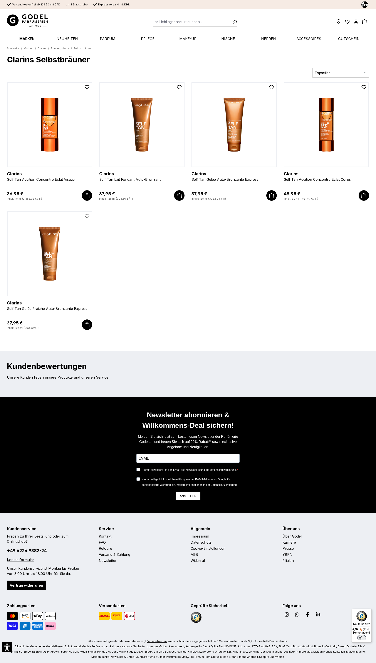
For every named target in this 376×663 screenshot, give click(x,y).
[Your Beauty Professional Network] (364, 4)
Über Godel (292, 536)
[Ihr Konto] (356, 21)
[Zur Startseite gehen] (31, 20)
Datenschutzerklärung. (223, 469)
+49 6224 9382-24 (27, 550)
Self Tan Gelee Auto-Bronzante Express (224, 176)
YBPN (287, 554)
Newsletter (108, 560)
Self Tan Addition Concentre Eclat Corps (317, 176)
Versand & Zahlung (114, 554)
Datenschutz (201, 542)
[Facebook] (307, 614)
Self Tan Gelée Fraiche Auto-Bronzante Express (47, 305)
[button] (7, 647)
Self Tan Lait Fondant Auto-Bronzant (130, 176)
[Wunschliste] (347, 21)
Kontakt (105, 536)
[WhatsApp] (297, 614)
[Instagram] (286, 614)
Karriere (289, 542)
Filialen (288, 560)
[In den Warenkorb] (87, 195)
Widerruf (198, 560)
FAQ (102, 542)
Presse (288, 548)
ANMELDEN (188, 496)
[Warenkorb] (364, 21)
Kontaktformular (20, 560)
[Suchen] (233, 22)
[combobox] (191, 22)
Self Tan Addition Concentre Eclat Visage (41, 176)
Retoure (105, 548)
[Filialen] (338, 21)
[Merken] (87, 88)
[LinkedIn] (318, 614)
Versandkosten (157, 641)
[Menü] (369, 611)
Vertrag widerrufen (26, 585)
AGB (194, 554)
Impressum (200, 536)
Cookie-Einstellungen (208, 548)
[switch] (361, 637)
